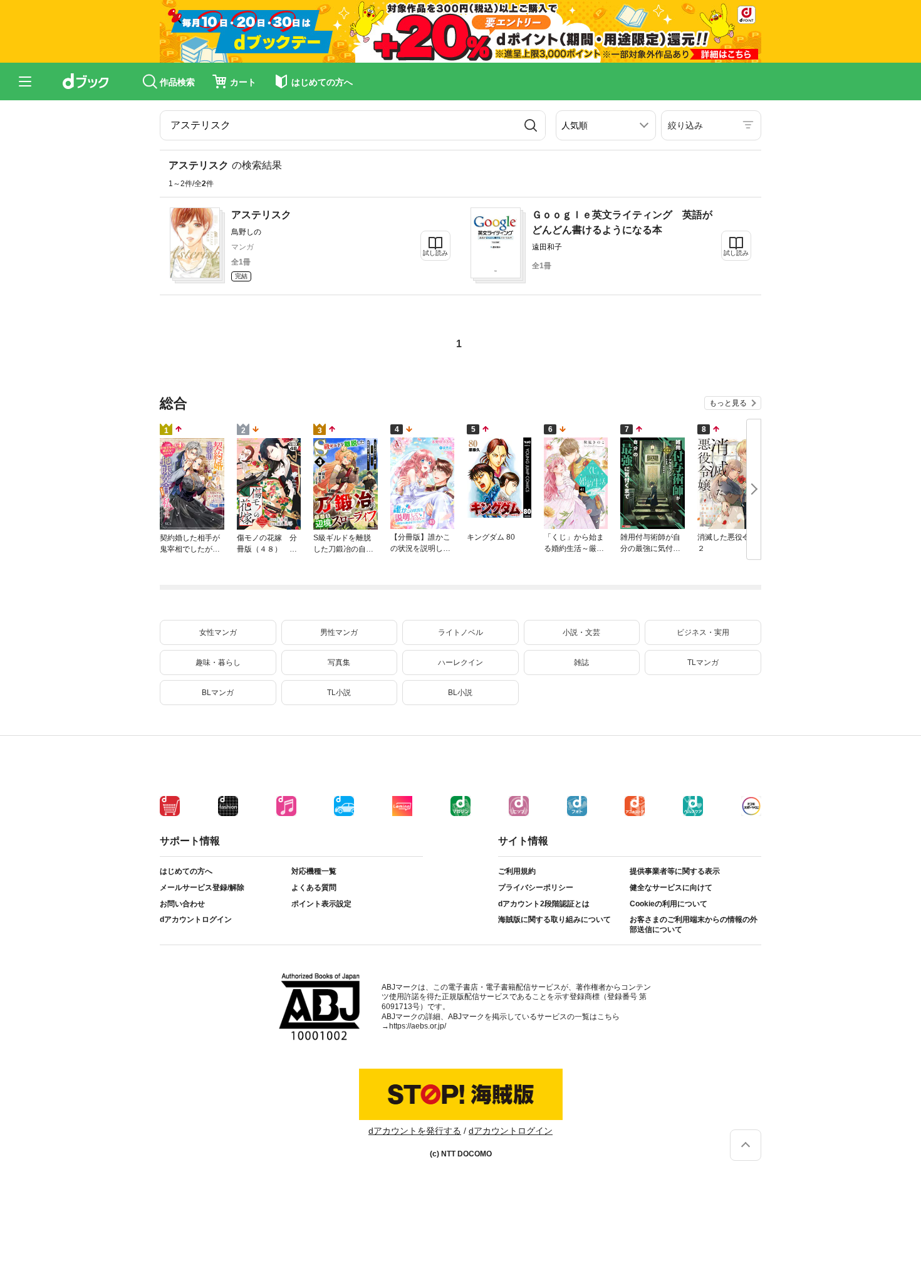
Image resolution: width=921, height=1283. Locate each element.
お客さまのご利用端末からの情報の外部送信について (693, 924)
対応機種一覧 (313, 871)
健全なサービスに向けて (671, 887)
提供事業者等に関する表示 (675, 871)
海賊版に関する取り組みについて (554, 919)
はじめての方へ (186, 871)
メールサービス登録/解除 (202, 887)
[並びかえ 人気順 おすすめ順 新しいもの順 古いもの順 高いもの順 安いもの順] (606, 125)
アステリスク (261, 214)
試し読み (435, 252)
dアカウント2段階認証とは (544, 903)
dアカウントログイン (196, 919)
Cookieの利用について (668, 903)
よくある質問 (313, 887)
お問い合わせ (182, 903)
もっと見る (728, 403)
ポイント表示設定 (321, 903)
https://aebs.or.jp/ (417, 1026)
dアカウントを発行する (414, 1131)
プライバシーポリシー (535, 887)
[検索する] (530, 125)
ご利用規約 (517, 871)
